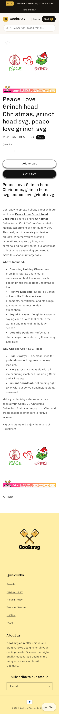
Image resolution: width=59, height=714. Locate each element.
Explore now (29, 9)
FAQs (10, 622)
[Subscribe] (48, 686)
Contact (11, 615)
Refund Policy (14, 599)
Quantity (7, 144)
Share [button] (10, 497)
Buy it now (29, 173)
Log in (36, 19)
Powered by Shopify (38, 708)
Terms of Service (16, 607)
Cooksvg (24, 708)
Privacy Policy (15, 592)
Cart (48, 19)
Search (11, 584)
